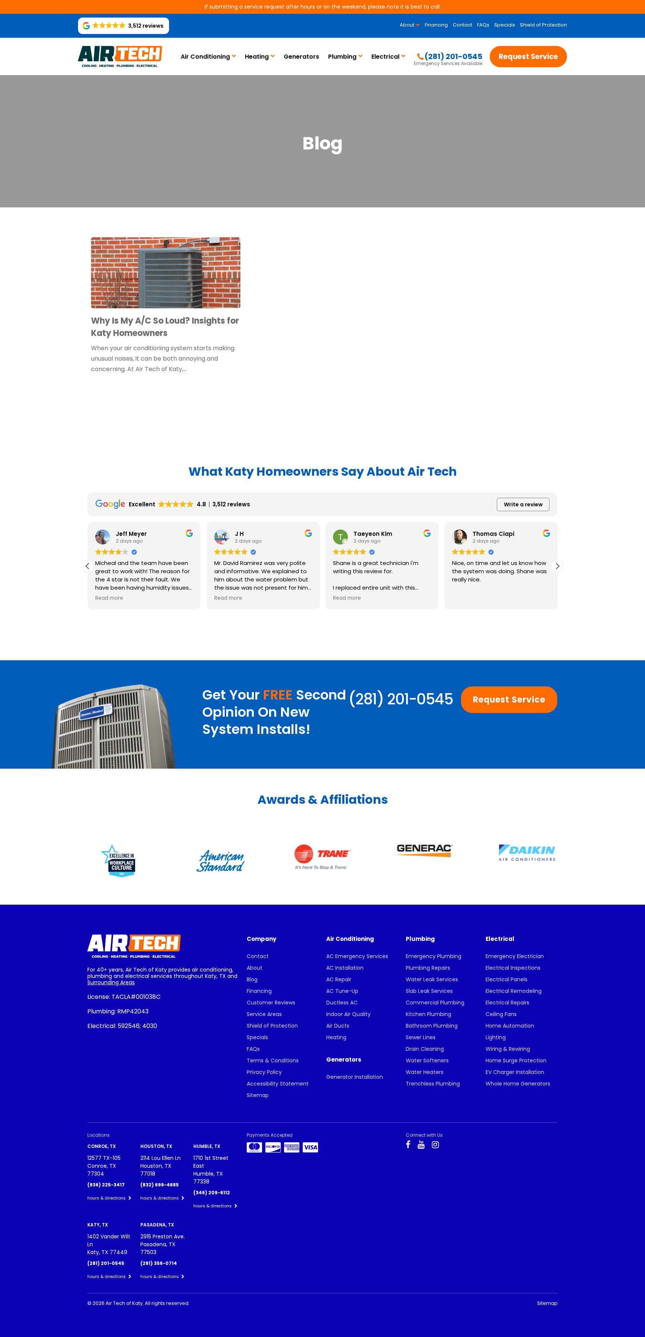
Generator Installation (354, 1077)
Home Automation (510, 1025)
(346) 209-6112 (211, 1192)
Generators (301, 56)
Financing (436, 24)
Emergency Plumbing (433, 956)
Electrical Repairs (507, 1002)
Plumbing (342, 56)
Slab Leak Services (429, 991)
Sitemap (258, 1095)
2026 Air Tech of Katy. (119, 1303)
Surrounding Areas (111, 982)
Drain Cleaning (425, 1049)
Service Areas (264, 1014)
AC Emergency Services (357, 956)
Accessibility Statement (278, 1083)
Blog (252, 979)
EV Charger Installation (515, 1072)
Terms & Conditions (273, 1060)
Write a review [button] (523, 504)
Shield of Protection (543, 24)
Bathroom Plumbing (432, 1025)
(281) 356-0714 (158, 1263)
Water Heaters (424, 1072)
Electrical (385, 56)
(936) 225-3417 (106, 1185)
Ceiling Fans (501, 1014)
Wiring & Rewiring (508, 1049)
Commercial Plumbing (435, 1002)
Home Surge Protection (516, 1060)
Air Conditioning (205, 56)
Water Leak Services (432, 979)
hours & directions (107, 1198)
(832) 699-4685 (159, 1185)
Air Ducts (337, 1025)
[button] (557, 566)
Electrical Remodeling (514, 991)
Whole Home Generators (518, 1083)
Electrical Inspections (513, 968)
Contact (462, 24)
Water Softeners (427, 1060)
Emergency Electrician (515, 956)
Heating (257, 56)
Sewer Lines (421, 1037)
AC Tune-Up (342, 991)
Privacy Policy (264, 1072)
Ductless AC (342, 1002)
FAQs (483, 24)
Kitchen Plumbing (428, 1014)
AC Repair (338, 979)
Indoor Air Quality (348, 1014)
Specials (504, 24)
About (407, 24)
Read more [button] (109, 598)
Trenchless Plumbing (433, 1083)
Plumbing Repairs (428, 968)
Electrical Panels (506, 979)
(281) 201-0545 (400, 699)
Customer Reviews (271, 1002)
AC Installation (345, 968)
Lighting (496, 1037)
